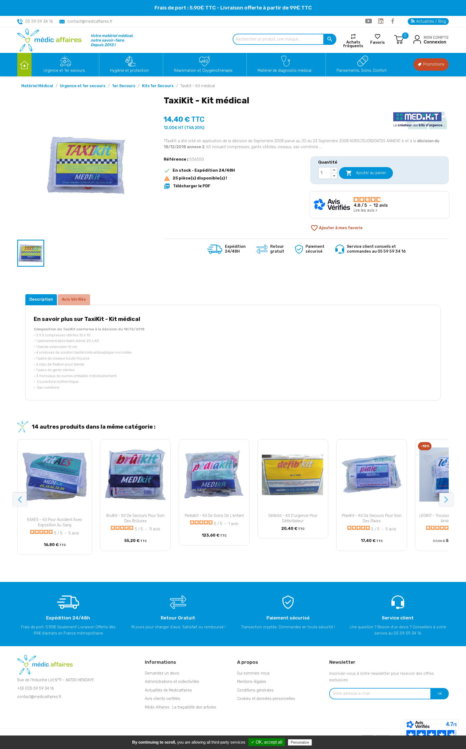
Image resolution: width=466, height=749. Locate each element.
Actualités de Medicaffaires (168, 690)
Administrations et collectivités (172, 681)
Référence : (176, 159)
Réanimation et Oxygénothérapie (203, 70)
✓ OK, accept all (266, 742)
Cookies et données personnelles (266, 698)
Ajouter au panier (366, 173)
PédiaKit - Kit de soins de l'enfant (214, 515)
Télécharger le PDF (187, 186)
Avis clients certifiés (162, 698)
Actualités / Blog (430, 21)
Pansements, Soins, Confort (362, 70)
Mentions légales (251, 681)
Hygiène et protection (129, 70)
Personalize (300, 742)
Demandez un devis (162, 673)
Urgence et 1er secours (64, 70)
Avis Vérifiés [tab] (74, 299)
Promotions (433, 64)
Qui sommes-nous (253, 673)
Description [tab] (41, 299)
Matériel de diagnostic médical (284, 70)
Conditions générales (255, 690)
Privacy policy (326, 742)
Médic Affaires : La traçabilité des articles (180, 707)
